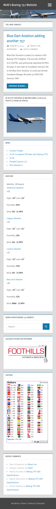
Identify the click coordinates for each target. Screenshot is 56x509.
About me (32, 464)
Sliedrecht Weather (15, 187)
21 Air (12, 158)
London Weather (14, 249)
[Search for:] (25, 326)
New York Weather (15, 279)
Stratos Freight (16, 150)
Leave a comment (30, 49)
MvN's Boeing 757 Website (20, 5)
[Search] (46, 326)
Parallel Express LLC (18, 161)
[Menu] (50, 5)
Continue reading (17, 86)
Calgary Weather (14, 218)
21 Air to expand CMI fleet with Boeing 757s (29, 154)
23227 (30, 468)
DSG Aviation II (16, 165)
